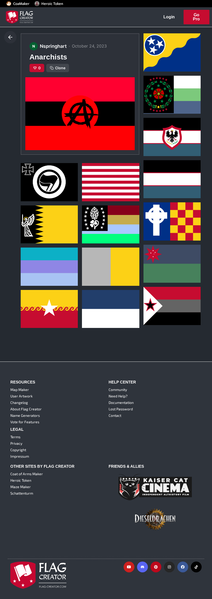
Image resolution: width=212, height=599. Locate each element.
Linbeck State (158, 301)
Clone (60, 68)
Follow (169, 64)
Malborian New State (103, 304)
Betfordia (93, 177)
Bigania (153, 217)
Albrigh (30, 262)
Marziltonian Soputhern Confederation (168, 87)
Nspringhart (155, 55)
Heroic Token (52, 3)
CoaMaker (21, 3)
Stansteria (33, 220)
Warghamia (34, 304)
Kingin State (157, 259)
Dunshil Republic (100, 220)
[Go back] (10, 37)
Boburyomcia (158, 48)
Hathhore (93, 262)
